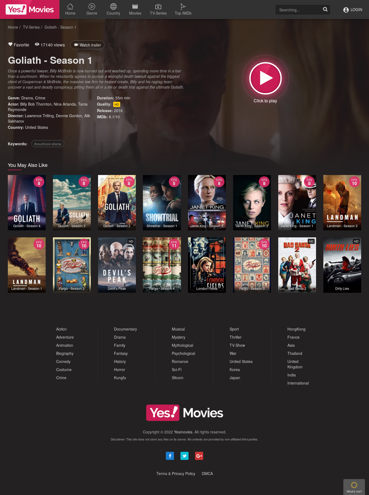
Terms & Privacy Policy (175, 473)
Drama (27, 97)
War (233, 353)
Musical (178, 329)
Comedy (63, 361)
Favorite (21, 45)
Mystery (178, 337)
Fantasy (121, 353)
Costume (64, 369)
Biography (64, 353)
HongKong (296, 329)
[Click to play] (265, 78)
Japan (235, 377)
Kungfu (120, 377)
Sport (234, 329)
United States (36, 127)
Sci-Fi (177, 369)
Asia (291, 345)
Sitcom (177, 377)
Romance (180, 361)
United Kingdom (295, 364)
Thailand (294, 353)
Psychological (183, 353)
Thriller (235, 337)
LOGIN (356, 9)
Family (119, 345)
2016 (118, 110)
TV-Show (237, 345)
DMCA (207, 473)
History (120, 361)
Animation (64, 345)
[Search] (325, 9)
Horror (119, 369)
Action (61, 329)
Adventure (65, 337)
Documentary (125, 329)
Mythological (182, 345)
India (291, 375)
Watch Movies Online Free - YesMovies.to (29, 9)
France (293, 337)
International (298, 383)
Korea (235, 369)
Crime (40, 97)
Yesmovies (183, 432)
